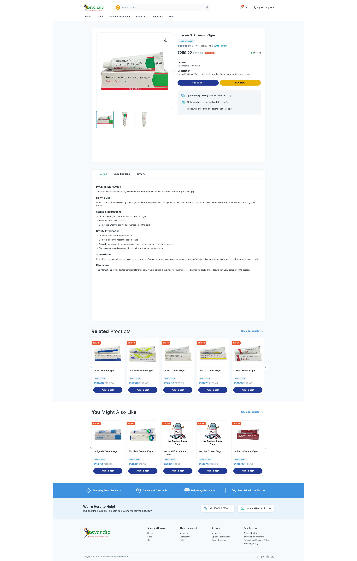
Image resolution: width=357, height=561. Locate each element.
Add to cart (198, 82)
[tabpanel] (178, 249)
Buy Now (240, 82)
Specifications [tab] (122, 174)
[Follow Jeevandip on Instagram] (267, 556)
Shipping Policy (251, 543)
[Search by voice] (207, 7)
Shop (100, 16)
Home (88, 16)
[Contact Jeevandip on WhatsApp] (262, 556)
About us (140, 16)
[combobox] (162, 7)
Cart (149, 540)
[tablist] (178, 174)
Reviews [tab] (141, 174)
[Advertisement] (219, 138)
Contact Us (185, 537)
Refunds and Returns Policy (256, 540)
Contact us (157, 16)
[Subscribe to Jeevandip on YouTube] (272, 556)
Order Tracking (219, 540)
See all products (250, 331)
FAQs (182, 540)
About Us (184, 533)
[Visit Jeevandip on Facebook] (257, 556)
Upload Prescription (119, 16)
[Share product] (165, 40)
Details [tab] (103, 174)
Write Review (220, 46)
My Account (217, 533)
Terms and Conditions (254, 537)
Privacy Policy (250, 533)
